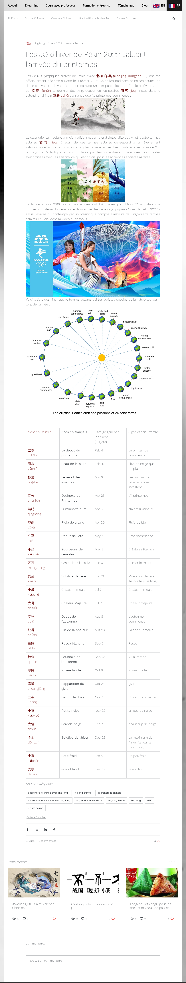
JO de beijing (35, 807)
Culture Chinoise (34, 18)
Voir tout (173, 861)
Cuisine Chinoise (126, 18)
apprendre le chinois (109, 792)
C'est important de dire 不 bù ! (92, 906)
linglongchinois (116, 800)
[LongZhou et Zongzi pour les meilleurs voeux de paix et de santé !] (152, 882)
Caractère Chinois (61, 18)
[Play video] (93, 259)
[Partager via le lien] (54, 829)
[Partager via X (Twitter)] (36, 829)
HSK (149, 800)
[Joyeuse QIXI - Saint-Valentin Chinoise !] (34, 882)
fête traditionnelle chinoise (94, 18)
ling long (136, 800)
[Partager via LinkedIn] (45, 829)
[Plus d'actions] (158, 43)
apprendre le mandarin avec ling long (49, 800)
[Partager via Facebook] (27, 829)
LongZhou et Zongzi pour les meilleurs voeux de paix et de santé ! (152, 906)
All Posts (13, 18)
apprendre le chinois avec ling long (48, 792)
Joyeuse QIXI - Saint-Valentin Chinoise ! (33, 906)
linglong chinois (83, 792)
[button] (173, 18)
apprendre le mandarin (89, 800)
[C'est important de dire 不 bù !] (93, 882)
